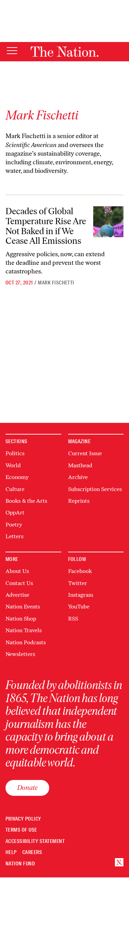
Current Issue (85, 453)
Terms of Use (21, 830)
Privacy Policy (23, 819)
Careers (32, 852)
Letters (14, 536)
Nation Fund (20, 864)
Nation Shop (21, 618)
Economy (17, 477)
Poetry (14, 524)
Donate (27, 787)
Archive (78, 477)
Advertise (17, 595)
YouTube (78, 606)
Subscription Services (95, 489)
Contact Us (19, 583)
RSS (73, 618)
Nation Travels (24, 630)
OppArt (15, 512)
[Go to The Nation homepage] (64, 51)
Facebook (80, 571)
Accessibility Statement (35, 841)
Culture (15, 489)
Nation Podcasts (26, 642)
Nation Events (23, 606)
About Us (17, 571)
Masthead (80, 465)
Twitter (77, 583)
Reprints (78, 501)
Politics (15, 453)
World (13, 465)
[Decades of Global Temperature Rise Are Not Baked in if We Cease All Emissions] (108, 221)
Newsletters (20, 654)
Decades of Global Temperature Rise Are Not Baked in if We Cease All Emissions (46, 226)
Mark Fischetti (56, 282)
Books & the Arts (26, 501)
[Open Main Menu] (12, 51)
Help (11, 852)
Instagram (80, 595)
